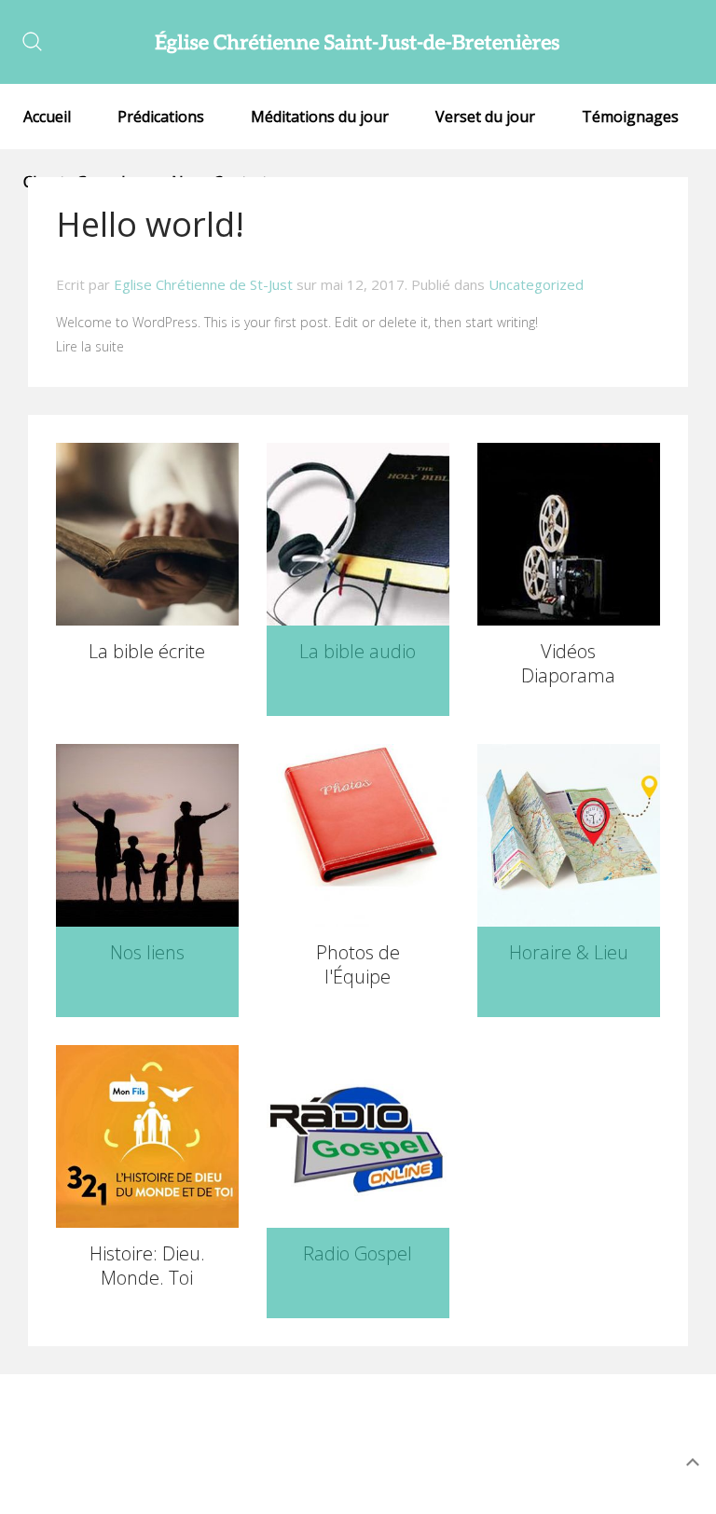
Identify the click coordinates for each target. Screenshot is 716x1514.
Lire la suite (90, 346)
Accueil (47, 116)
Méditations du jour (320, 116)
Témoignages (630, 116)
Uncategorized (536, 284)
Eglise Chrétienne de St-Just (203, 284)
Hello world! (150, 224)
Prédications (160, 116)
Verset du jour (485, 116)
